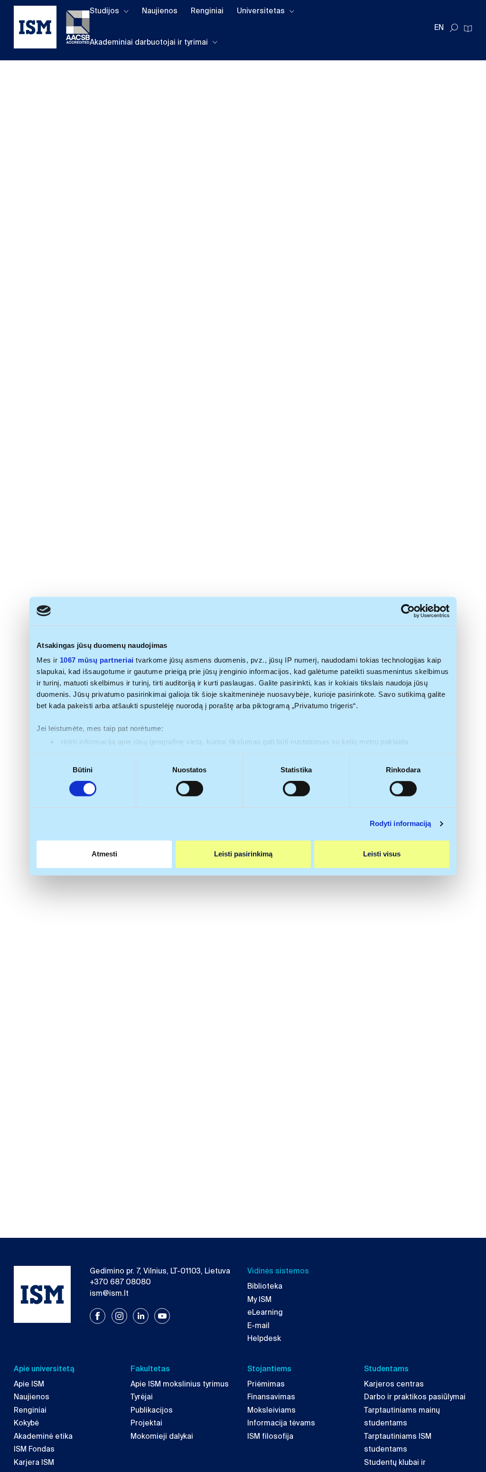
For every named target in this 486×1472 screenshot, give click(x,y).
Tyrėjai (142, 1397)
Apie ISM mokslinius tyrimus (180, 1384)
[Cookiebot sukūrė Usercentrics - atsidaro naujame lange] (407, 611)
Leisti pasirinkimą (243, 854)
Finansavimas (271, 1397)
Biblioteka (264, 1286)
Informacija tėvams (281, 1423)
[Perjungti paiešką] (453, 28)
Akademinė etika (43, 1436)
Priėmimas (266, 1384)
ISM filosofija (270, 1436)
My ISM (259, 1299)
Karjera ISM (34, 1462)
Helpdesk (264, 1338)
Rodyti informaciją (400, 824)
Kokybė (26, 1423)
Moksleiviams (271, 1410)
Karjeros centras (394, 1384)
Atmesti (104, 854)
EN (439, 27)
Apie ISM (29, 1384)
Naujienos (160, 11)
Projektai (146, 1423)
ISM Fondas (34, 1449)
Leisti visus (382, 854)
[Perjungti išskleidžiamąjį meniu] (126, 11)
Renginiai (207, 11)
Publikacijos (152, 1410)
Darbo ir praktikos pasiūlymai (415, 1397)
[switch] (189, 789)
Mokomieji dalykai (162, 1436)
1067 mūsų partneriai (97, 660)
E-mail (258, 1325)
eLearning (265, 1312)
